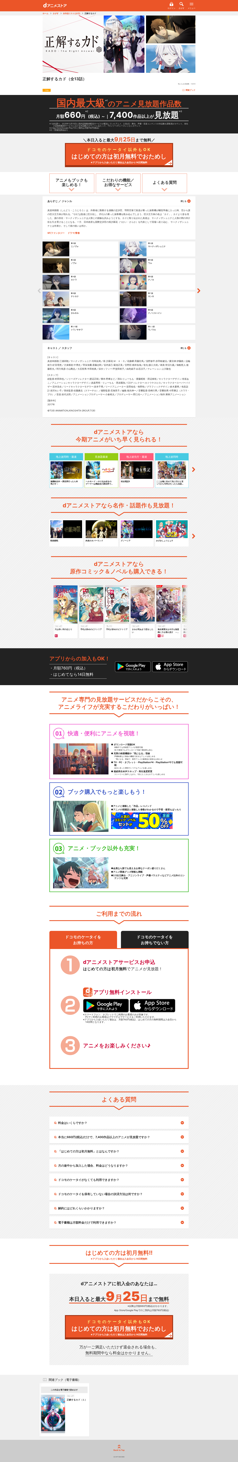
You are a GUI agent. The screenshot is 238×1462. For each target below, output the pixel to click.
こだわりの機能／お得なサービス (118, 182)
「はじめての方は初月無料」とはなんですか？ (88, 1151)
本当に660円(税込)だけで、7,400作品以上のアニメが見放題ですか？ (104, 1137)
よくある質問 (165, 182)
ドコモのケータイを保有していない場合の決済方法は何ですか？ (100, 1194)
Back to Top (119, 1450)
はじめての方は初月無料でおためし (119, 155)
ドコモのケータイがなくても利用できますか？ (88, 1179)
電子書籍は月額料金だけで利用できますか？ (87, 1222)
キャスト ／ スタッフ (59, 348)
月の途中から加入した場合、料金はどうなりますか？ (93, 1165)
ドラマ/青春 (74, 233)
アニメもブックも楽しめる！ (72, 182)
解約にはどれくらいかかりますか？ (81, 1208)
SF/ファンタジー (56, 233)
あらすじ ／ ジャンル (59, 201)
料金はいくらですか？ (72, 1123)
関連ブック (190, 90)
